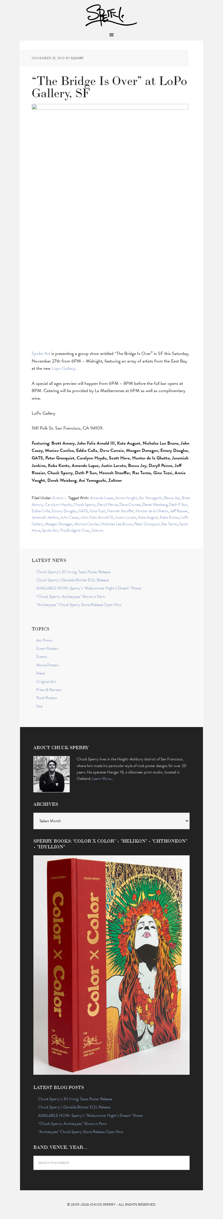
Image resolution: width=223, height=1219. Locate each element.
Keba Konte (169, 517)
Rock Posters (46, 698)
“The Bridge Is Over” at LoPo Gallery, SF (109, 86)
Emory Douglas (64, 511)
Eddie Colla (41, 511)
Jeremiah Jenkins (45, 517)
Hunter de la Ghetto (152, 511)
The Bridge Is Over (75, 530)
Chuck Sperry (111, 14)
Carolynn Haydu (58, 505)
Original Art (46, 682)
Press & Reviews (49, 690)
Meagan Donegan (59, 524)
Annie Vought (126, 498)
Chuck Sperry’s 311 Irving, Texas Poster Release (73, 572)
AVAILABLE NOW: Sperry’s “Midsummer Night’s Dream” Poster (88, 588)
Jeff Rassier (179, 511)
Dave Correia (130, 505)
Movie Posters (47, 665)
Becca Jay (172, 498)
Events (58, 498)
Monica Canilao (86, 524)
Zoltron (97, 530)
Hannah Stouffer (120, 511)
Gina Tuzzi (97, 511)
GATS (83, 511)
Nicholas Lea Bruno (116, 524)
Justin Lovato (125, 517)
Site (39, 706)
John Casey (69, 517)
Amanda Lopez (102, 498)
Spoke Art (41, 353)
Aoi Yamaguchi (150, 498)
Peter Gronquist (147, 524)
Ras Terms (169, 524)
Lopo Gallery (63, 368)
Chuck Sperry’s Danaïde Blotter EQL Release (72, 580)
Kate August (148, 517)
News (40, 673)
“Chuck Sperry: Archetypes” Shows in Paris (70, 597)
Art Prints (44, 640)
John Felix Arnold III (97, 517)
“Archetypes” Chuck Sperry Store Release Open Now (78, 605)
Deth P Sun (178, 505)
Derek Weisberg (154, 505)
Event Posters (47, 648)
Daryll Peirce (107, 505)
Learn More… (102, 779)
